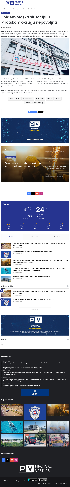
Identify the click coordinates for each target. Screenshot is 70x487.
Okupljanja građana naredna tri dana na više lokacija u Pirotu (33, 252)
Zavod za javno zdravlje (35, 103)
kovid (50, 99)
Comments (57, 237)
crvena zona (28, 99)
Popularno (34, 237)
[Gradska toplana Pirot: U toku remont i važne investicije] (6, 279)
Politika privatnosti (59, 483)
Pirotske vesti (10, 481)
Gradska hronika (10, 157)
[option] (35, 164)
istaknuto (40, 99)
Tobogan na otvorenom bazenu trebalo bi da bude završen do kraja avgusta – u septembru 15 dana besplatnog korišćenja (39, 269)
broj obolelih (14, 99)
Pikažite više (35, 309)
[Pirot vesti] (14, 3)
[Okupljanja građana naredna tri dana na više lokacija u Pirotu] (6, 254)
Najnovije (12, 237)
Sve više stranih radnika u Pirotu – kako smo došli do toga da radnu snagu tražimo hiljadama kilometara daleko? (23, 165)
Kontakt (66, 483)
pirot (58, 99)
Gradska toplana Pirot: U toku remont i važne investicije (31, 276)
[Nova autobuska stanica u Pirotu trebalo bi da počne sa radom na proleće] (12, 440)
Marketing (50, 483)
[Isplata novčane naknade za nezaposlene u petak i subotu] (58, 427)
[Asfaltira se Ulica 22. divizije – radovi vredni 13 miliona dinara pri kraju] (35, 440)
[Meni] (2, 4)
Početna (4, 9)
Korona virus (11, 9)
